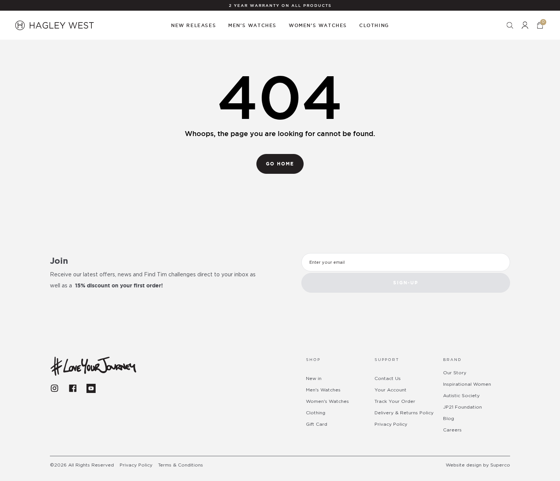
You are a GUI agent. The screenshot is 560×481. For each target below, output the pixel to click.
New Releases (193, 25)
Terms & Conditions (180, 465)
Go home (280, 163)
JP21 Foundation (462, 407)
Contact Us (387, 378)
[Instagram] (54, 388)
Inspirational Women (467, 384)
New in (314, 378)
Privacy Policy (390, 424)
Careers (452, 430)
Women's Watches (327, 401)
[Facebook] (72, 388)
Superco (500, 465)
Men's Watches (323, 390)
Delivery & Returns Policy (404, 412)
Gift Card (316, 424)
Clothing (315, 412)
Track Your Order (394, 401)
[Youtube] (91, 388)
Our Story (454, 372)
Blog (448, 418)
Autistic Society (461, 395)
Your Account (390, 390)
